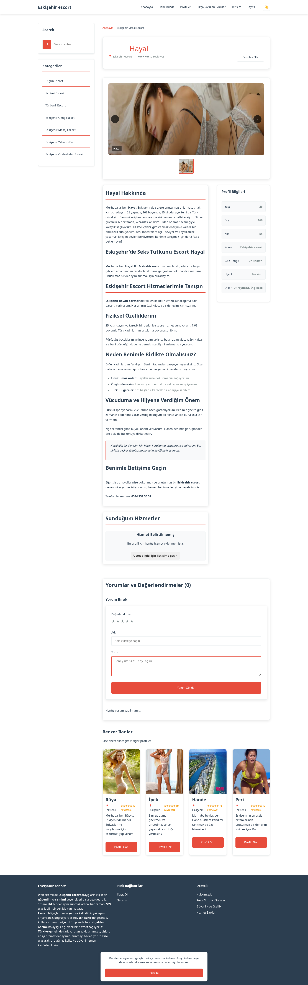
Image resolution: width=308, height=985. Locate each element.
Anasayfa (147, 7)
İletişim (236, 7)
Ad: (113, 632)
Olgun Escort (54, 81)
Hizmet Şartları (206, 912)
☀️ (266, 7)
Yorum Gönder (186, 687)
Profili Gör (121, 847)
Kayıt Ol (252, 7)
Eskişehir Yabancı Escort (61, 142)
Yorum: (116, 652)
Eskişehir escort (54, 7)
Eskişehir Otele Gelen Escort (64, 154)
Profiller (185, 7)
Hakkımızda (166, 7)
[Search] (47, 44)
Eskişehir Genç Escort (60, 118)
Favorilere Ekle (250, 57)
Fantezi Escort (54, 93)
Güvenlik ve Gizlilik (208, 906)
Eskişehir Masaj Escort (60, 130)
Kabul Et (154, 972)
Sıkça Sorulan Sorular (211, 7)
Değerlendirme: (121, 614)
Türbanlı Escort (55, 105)
